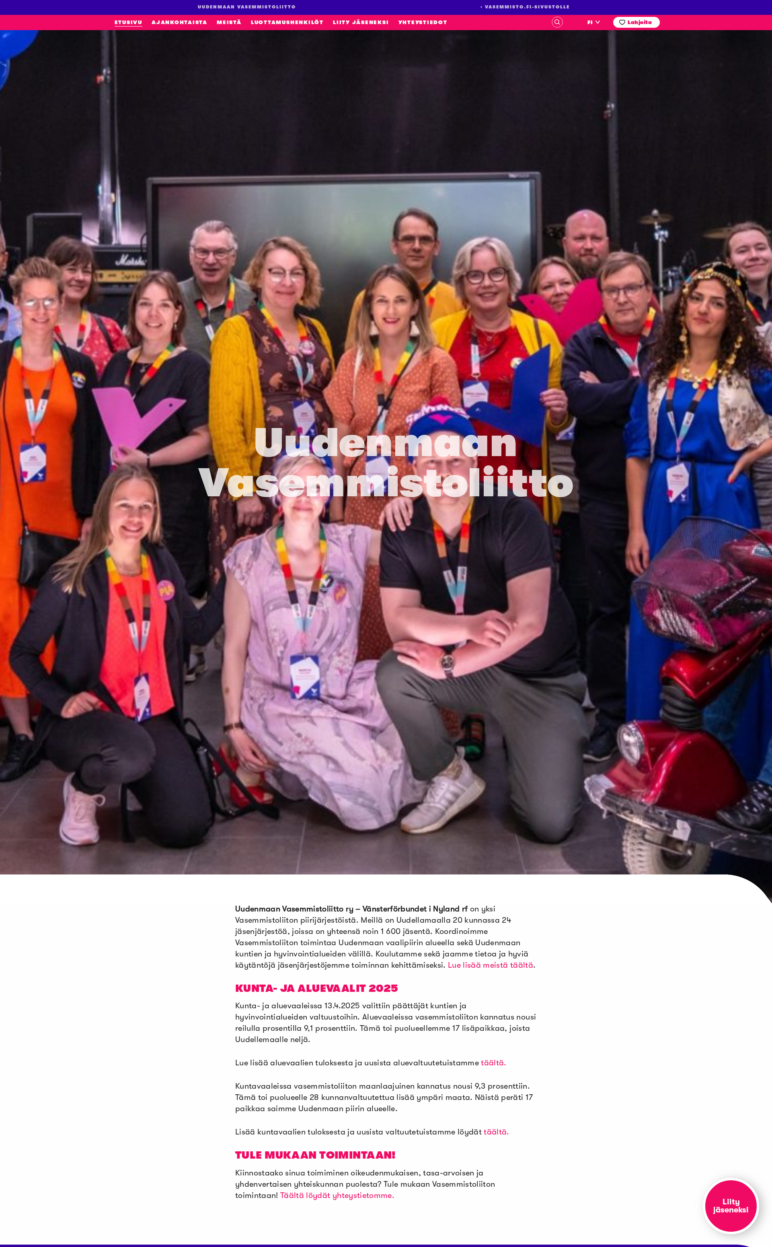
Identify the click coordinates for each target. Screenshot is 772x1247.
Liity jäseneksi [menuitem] (361, 22)
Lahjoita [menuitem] (640, 22)
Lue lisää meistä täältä (490, 965)
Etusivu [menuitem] (128, 22)
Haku (557, 22)
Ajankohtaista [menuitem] (179, 22)
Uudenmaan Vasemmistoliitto (71, 125)
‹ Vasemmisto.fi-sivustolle (525, 7)
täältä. (493, 1062)
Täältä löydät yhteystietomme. (337, 1195)
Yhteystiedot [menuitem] (423, 22)
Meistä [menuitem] (229, 22)
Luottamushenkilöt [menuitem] (287, 22)
